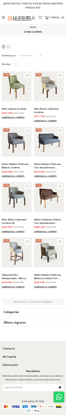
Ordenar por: (9, 55)
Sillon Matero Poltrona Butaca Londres (15, 166)
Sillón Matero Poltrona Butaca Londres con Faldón (47, 278)
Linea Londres (33, 32)
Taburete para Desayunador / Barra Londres (14, 278)
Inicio (33, 27)
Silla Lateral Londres (14, 108)
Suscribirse (59, 387)
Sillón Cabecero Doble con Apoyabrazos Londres (47, 223)
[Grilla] (4, 47)
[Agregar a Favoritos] (27, 75)
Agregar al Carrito (13, 117)
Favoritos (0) (40, 17)
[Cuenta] (33, 17)
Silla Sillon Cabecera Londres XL (14, 221)
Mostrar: (6, 64)
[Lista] (8, 47)
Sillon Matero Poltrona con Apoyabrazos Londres (47, 168)
